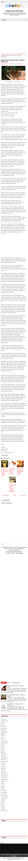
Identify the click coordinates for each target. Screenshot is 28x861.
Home (2, 54)
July (2, 735)
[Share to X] (5, 455)
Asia (12, 54)
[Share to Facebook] (6, 455)
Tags (9, 682)
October (3, 719)
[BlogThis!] (4, 455)
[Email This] (2, 455)
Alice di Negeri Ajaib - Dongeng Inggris (16, 695)
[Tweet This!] (6, 452)
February (3, 728)
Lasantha (22, 858)
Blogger (15, 856)
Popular (3, 682)
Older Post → (23, 495)
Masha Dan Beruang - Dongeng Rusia (15, 686)
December (3, 757)
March (2, 726)
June (2, 737)
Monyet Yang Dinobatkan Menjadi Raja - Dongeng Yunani (20, 471)
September (3, 721)
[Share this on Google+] (8, 452)
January (3, 755)
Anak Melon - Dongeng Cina (15, 704)
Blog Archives (16, 682)
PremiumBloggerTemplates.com (14, 859)
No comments (18, 64)
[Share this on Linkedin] (12, 452)
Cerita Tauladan (18, 54)
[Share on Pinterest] (10, 452)
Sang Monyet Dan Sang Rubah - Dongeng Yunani (12, 471)
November (3, 741)
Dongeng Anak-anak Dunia (14, 10)
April (2, 724)
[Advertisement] (14, 36)
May (2, 722)
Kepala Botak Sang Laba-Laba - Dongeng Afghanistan (12, 60)
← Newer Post (5, 495)
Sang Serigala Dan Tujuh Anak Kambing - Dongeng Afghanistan (12, 488)
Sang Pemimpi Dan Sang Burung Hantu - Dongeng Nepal (4, 472)
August (2, 730)
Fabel (23, 54)
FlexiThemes (9, 858)
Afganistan (8, 54)
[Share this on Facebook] (4, 452)
